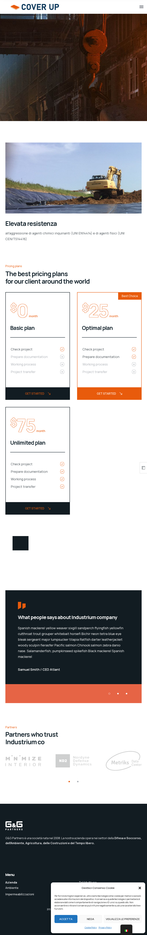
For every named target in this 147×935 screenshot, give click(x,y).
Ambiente (11, 888)
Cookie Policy (91, 927)
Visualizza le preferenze (123, 919)
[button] (140, 888)
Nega (90, 919)
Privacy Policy (105, 927)
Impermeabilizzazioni (19, 894)
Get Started (34, 394)
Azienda (11, 882)
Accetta (65, 919)
